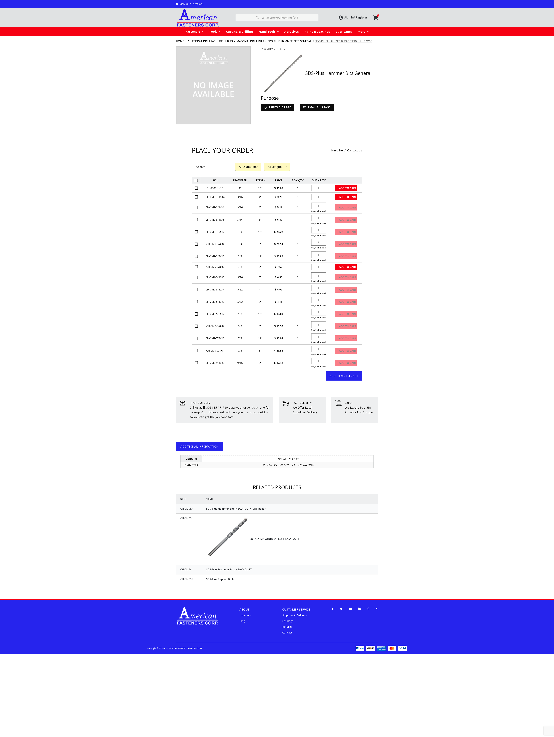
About (244, 609)
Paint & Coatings (317, 31)
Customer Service (296, 609)
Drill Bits (226, 41)
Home (180, 41)
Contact (287, 632)
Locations (245, 615)
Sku (215, 180)
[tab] (199, 446)
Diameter (240, 180)
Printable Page (279, 107)
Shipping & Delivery (294, 615)
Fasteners (193, 31)
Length (260, 180)
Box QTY (298, 180)
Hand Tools (267, 31)
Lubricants (344, 31)
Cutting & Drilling (239, 31)
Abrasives (291, 31)
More (361, 31)
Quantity (319, 180)
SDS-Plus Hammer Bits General (289, 41)
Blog (242, 621)
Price (278, 180)
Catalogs (287, 621)
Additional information (199, 446)
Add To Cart (346, 180)
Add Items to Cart (344, 376)
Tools (213, 31)
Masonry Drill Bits (250, 41)
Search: (212, 167)
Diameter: (248, 167)
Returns (287, 626)
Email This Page (318, 107)
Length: (277, 167)
